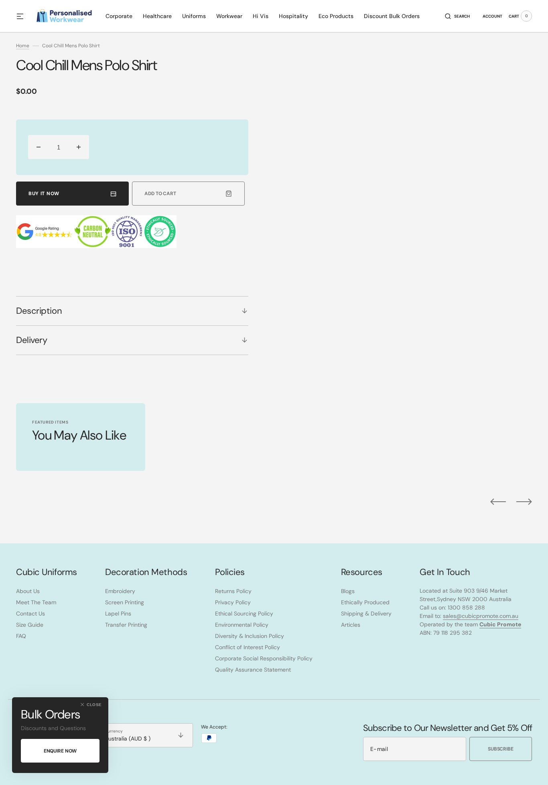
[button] (457, 16)
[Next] (524, 501)
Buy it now (43, 193)
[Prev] (498, 501)
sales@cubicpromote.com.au (480, 616)
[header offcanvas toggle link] (23, 16)
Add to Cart (160, 193)
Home (22, 45)
